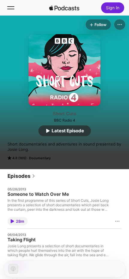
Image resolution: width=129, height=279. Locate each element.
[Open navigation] (10, 7)
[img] (64, 8)
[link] (21, 176)
